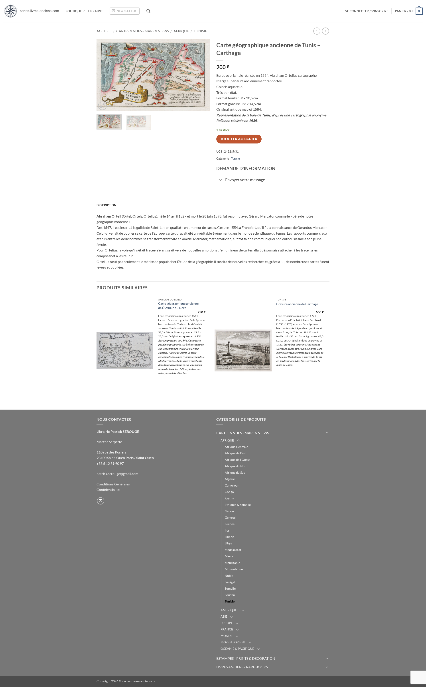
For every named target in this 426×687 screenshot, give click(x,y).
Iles (227, 530)
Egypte (229, 498)
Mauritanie (232, 563)
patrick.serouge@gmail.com (117, 473)
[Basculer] (220, 180)
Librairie (95, 11)
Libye (228, 543)
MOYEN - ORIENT (233, 642)
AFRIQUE (181, 31)
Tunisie (200, 31)
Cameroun (232, 485)
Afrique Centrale (236, 447)
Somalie (230, 588)
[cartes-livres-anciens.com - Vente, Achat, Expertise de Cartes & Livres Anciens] (31, 11)
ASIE (224, 616)
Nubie (229, 575)
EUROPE (227, 623)
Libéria (229, 537)
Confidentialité (108, 489)
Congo (229, 492)
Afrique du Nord (236, 466)
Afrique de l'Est (235, 453)
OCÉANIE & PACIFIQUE (237, 648)
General (230, 517)
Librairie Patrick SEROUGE (118, 431)
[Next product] (316, 30)
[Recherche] (148, 11)
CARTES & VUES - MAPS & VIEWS (142, 31)
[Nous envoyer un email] (100, 500)
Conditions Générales (113, 484)
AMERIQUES (229, 610)
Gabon (229, 511)
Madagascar (233, 550)
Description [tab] (106, 205)
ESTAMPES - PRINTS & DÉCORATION (245, 658)
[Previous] (104, 75)
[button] (125, 11)
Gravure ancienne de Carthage (297, 304)
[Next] (202, 75)
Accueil (104, 31)
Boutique (73, 11)
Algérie (230, 479)
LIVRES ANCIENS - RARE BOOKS (242, 667)
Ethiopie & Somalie (238, 504)
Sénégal (230, 582)
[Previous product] (325, 30)
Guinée (230, 524)
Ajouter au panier (239, 139)
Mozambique (234, 569)
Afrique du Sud (235, 472)
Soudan (230, 595)
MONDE (227, 636)
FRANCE (227, 629)
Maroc (229, 556)
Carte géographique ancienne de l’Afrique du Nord (178, 306)
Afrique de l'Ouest (237, 459)
